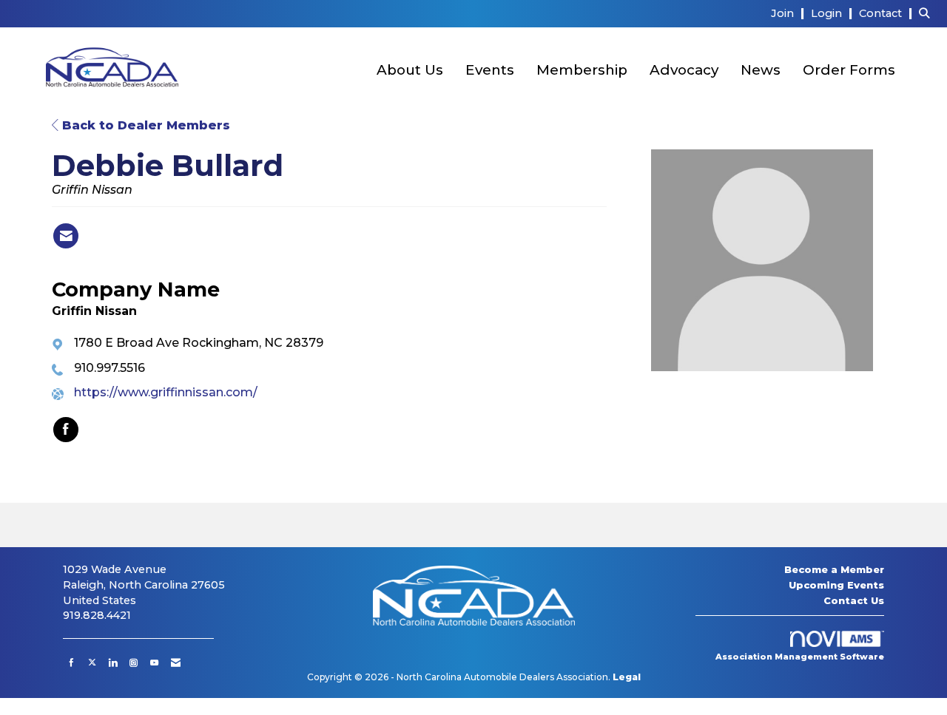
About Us (410, 69)
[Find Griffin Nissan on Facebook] (66, 430)
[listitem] (789, 13)
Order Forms (849, 69)
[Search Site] (927, 13)
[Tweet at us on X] (92, 662)
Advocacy (684, 69)
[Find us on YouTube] (154, 662)
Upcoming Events (836, 585)
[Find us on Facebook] (71, 662)
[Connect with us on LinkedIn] (112, 662)
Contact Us (853, 600)
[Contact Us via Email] (175, 662)
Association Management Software (799, 656)
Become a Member (834, 569)
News (761, 69)
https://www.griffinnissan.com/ (165, 392)
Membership (581, 69)
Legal (627, 676)
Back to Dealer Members (144, 125)
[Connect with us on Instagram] (133, 662)
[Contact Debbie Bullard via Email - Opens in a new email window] (66, 236)
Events (489, 69)
